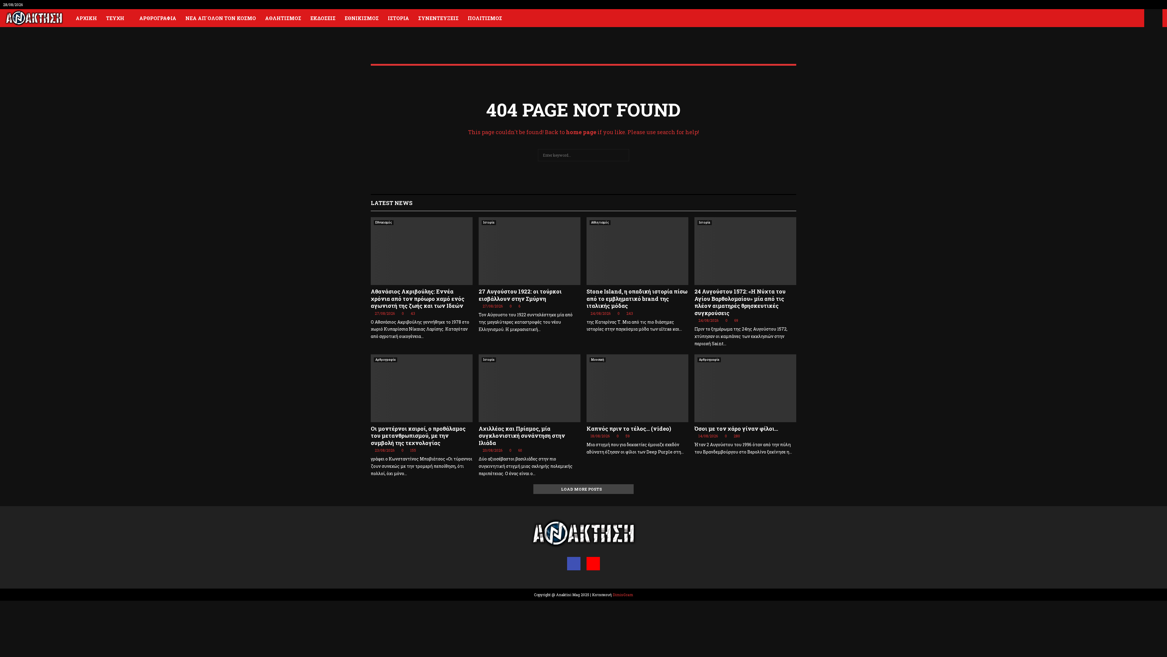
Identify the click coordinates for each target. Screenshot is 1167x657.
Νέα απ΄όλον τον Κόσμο (220, 18)
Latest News (391, 203)
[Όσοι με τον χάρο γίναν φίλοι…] (745, 388)
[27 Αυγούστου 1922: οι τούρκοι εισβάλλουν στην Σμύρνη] (529, 251)
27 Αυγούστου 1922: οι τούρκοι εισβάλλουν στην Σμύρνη (520, 295)
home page (581, 132)
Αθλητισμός (283, 18)
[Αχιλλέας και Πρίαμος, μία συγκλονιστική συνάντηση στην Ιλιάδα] (529, 388)
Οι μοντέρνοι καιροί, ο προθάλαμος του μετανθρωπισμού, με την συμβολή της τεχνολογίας (418, 436)
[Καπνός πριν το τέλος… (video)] (637, 388)
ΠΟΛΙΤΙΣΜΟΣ (485, 18)
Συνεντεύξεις (438, 18)
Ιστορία (398, 18)
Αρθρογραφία (157, 18)
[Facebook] (573, 563)
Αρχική (86, 18)
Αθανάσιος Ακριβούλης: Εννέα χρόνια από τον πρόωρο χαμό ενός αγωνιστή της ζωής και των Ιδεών (417, 298)
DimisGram (623, 594)
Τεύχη (115, 18)
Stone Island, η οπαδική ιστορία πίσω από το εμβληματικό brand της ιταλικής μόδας (637, 298)
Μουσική (597, 360)
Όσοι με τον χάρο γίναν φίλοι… (736, 428)
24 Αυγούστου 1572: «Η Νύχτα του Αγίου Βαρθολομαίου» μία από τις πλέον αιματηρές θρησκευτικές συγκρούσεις (740, 302)
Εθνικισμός (362, 18)
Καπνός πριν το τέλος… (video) (629, 428)
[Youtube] (593, 563)
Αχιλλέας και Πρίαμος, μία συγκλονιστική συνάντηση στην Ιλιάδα (522, 436)
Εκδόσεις (323, 18)
